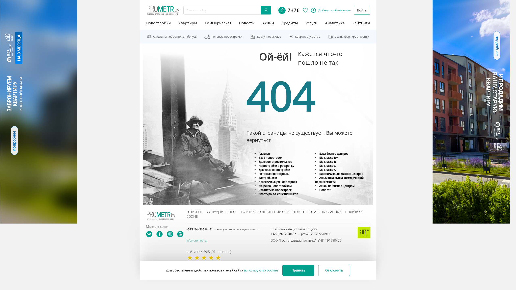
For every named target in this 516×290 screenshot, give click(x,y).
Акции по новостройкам (275, 186)
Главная (264, 153)
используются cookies (261, 270)
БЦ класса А (327, 170)
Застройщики (268, 178)
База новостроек (270, 158)
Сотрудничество (221, 212)
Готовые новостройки (226, 36)
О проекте (194, 212)
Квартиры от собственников (278, 194)
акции (268, 23)
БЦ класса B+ (328, 158)
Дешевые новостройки (274, 170)
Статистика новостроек (275, 190)
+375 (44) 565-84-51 (222, 229)
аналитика (335, 23)
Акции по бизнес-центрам (337, 186)
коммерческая (218, 23)
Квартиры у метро (307, 36)
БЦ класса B (327, 162)
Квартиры (187, 23)
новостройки (158, 23)
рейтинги (361, 23)
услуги (311, 23)
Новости (325, 190)
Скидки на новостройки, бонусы (175, 36)
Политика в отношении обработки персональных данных (290, 212)
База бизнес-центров (334, 153)
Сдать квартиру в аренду (352, 36)
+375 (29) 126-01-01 (300, 234)
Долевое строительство (275, 162)
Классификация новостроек (278, 182)
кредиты (290, 23)
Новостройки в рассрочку (276, 166)
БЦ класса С (327, 166)
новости (247, 23)
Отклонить (334, 270)
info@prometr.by (196, 240)
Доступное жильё (269, 36)
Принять (298, 270)
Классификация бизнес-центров (341, 174)
